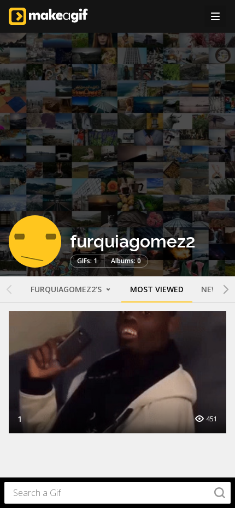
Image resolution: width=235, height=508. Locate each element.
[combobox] (117, 493)
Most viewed (157, 289)
